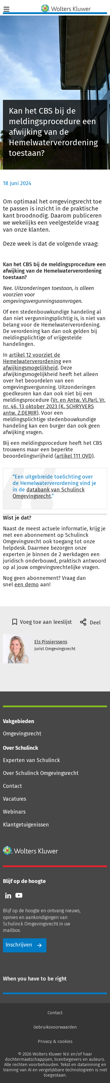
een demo (26, 584)
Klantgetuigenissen (26, 824)
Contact (12, 786)
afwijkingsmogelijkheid (30, 368)
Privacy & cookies (55, 1041)
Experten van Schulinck (31, 760)
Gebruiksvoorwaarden (55, 1027)
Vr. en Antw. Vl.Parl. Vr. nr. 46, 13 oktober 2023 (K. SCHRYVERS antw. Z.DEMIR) (54, 406)
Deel (94, 622)
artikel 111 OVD (74, 456)
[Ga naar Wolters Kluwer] (30, 850)
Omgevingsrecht (22, 733)
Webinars (14, 812)
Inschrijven (19, 945)
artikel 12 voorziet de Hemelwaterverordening (32, 358)
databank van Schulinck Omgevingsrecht (48, 492)
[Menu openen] (6, 8)
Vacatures (14, 799)
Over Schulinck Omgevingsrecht (41, 773)
